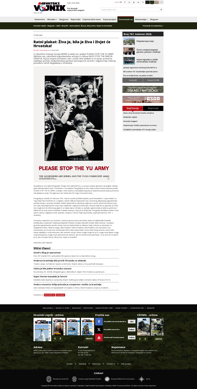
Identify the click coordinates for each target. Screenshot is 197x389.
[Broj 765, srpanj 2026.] (58, 326)
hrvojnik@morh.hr (89, 350)
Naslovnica (40, 19)
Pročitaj (132, 80)
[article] (143, 41)
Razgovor (63, 19)
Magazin (154, 19)
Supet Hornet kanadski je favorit (50, 276)
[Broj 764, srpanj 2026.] (73, 326)
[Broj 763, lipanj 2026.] (87, 326)
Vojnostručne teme (92, 19)
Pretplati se (111, 364)
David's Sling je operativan (47, 253)
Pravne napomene (150, 386)
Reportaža (75, 19)
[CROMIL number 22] (157, 327)
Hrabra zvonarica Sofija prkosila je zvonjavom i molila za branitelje (67, 284)
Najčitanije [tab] (133, 108)
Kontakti (69, 364)
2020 (58, 26)
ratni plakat (60, 295)
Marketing (82, 364)
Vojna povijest (109, 19)
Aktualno (51, 19)
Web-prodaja (126, 364)
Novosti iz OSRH (62, 308)
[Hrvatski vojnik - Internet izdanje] (61, 7)
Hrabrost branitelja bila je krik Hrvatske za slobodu (60, 261)
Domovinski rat (126, 19)
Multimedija (141, 19)
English (117, 2)
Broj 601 (65, 26)
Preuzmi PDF (152, 80)
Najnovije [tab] (153, 108)
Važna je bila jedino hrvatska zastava (52, 268)
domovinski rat (50, 295)
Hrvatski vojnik (40, 26)
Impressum (96, 364)
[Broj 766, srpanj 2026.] (42, 329)
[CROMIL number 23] (143, 327)
